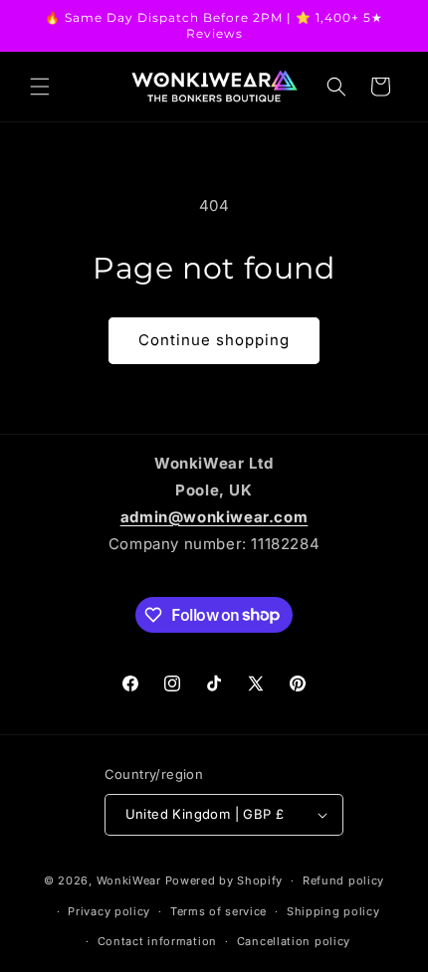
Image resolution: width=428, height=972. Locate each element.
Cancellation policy (293, 941)
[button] (40, 86)
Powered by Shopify (224, 880)
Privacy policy (109, 911)
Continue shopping (214, 339)
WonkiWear (129, 880)
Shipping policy (333, 911)
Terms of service (218, 911)
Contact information (157, 941)
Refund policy (343, 880)
